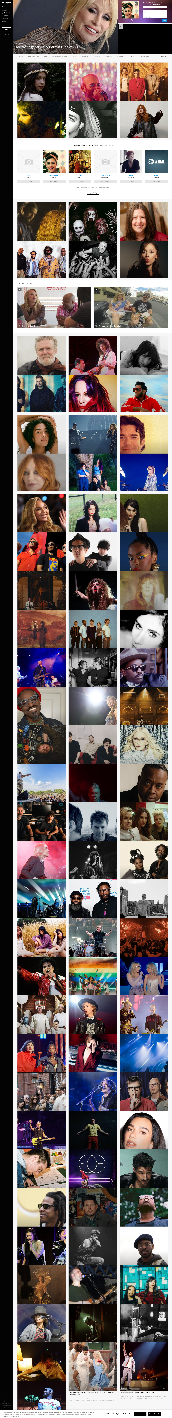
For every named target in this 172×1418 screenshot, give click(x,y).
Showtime (157, 175)
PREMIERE (131, 57)
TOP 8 (74, 57)
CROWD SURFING (144, 57)
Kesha (80, 175)
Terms (8, 1400)
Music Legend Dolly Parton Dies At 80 (47, 47)
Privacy (3, 1400)
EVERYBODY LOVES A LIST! (59, 57)
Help (3, 1398)
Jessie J (29, 175)
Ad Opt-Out (4, 1401)
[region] (86, 1414)
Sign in (7, 34)
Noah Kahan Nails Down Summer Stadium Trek (137, 1393)
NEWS (21, 57)
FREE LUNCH (96, 57)
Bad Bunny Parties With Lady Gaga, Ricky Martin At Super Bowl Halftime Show (92, 1394)
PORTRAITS (84, 57)
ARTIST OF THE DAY (33, 57)
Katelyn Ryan (54, 175)
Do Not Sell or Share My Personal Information (117, 1414)
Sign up (6, 29)
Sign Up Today (93, 193)
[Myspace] (6, 2)
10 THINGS (109, 57)
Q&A (45, 57)
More (163, 57)
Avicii (131, 175)
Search (164, 20)
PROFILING (120, 57)
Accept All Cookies (154, 1414)
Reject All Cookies (140, 1414)
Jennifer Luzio (105, 175)
